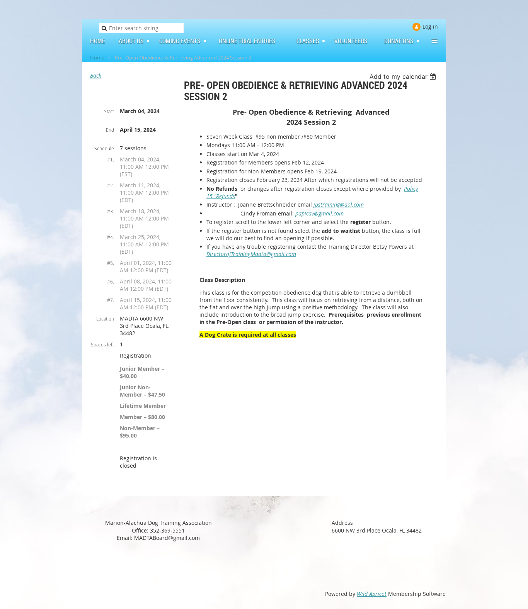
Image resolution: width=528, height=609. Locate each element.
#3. (110, 211)
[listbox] (404, 76)
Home (97, 57)
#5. (110, 263)
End (110, 130)
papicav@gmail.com (319, 213)
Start (109, 111)
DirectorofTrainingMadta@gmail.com (251, 254)
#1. (110, 159)
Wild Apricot (372, 593)
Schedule (104, 148)
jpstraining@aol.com (338, 204)
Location (105, 319)
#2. (110, 185)
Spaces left (102, 344)
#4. (110, 237)
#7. (110, 300)
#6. (110, 281)
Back (95, 75)
